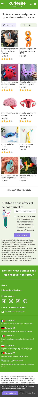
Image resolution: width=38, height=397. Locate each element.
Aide (3, 285)
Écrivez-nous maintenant (15, 312)
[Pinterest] (25, 301)
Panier (35, 4)
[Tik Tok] (18, 301)
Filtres (9, 25)
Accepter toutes (10, 393)
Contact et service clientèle (13, 307)
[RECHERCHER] (31, 4)
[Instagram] (11, 301)
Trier (29, 25)
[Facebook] (4, 301)
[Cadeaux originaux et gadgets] (17, 3)
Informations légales (10, 290)
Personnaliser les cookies (27, 393)
